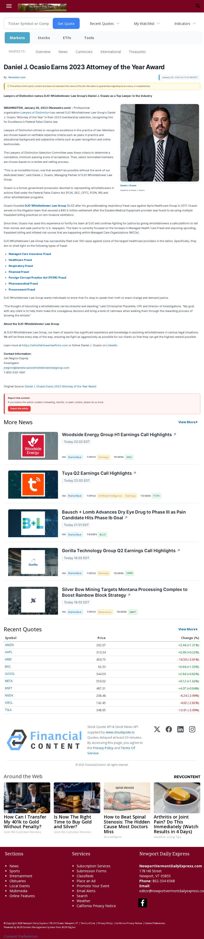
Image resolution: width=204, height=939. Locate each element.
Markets (17, 37)
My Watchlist (144, 23)
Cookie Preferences (155, 923)
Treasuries (137, 51)
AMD (8, 659)
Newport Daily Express (35, 923)
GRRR (129, 573)
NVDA (9, 695)
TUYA (156, 495)
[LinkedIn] (180, 740)
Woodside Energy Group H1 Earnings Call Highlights (119, 434)
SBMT (132, 612)
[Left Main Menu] (9, 6)
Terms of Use (88, 923)
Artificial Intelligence (110, 495)
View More (187, 422)
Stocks (44, 37)
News (63, 51)
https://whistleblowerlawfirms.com (45, 345)
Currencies (84, 51)
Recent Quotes (102, 23)
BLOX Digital (68, 927)
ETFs (67, 37)
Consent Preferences (21, 936)
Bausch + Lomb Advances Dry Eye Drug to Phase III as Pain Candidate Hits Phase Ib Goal (124, 514)
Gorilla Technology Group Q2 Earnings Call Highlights (121, 550)
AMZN (9, 645)
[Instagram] (192, 740)
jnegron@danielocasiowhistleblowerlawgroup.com (36, 367)
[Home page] (42, 7)
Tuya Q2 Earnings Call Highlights (99, 473)
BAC (8, 666)
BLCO (103, 534)
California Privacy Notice (128, 923)
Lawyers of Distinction (35, 112)
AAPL (8, 652)
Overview (43, 51)
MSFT (8, 688)
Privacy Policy (103, 748)
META (9, 681)
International (111, 51)
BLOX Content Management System (36, 927)
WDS (129, 457)
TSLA (8, 710)
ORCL (9, 703)
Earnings (103, 457)
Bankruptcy (105, 612)
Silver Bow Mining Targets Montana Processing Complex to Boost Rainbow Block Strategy (125, 592)
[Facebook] (169, 740)
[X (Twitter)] (157, 740)
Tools (89, 37)
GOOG (9, 674)
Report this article (19, 408)
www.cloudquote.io (120, 732)
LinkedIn (111, 345)
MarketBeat (75, 457)
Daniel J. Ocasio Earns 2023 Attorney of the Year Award (61, 386)
